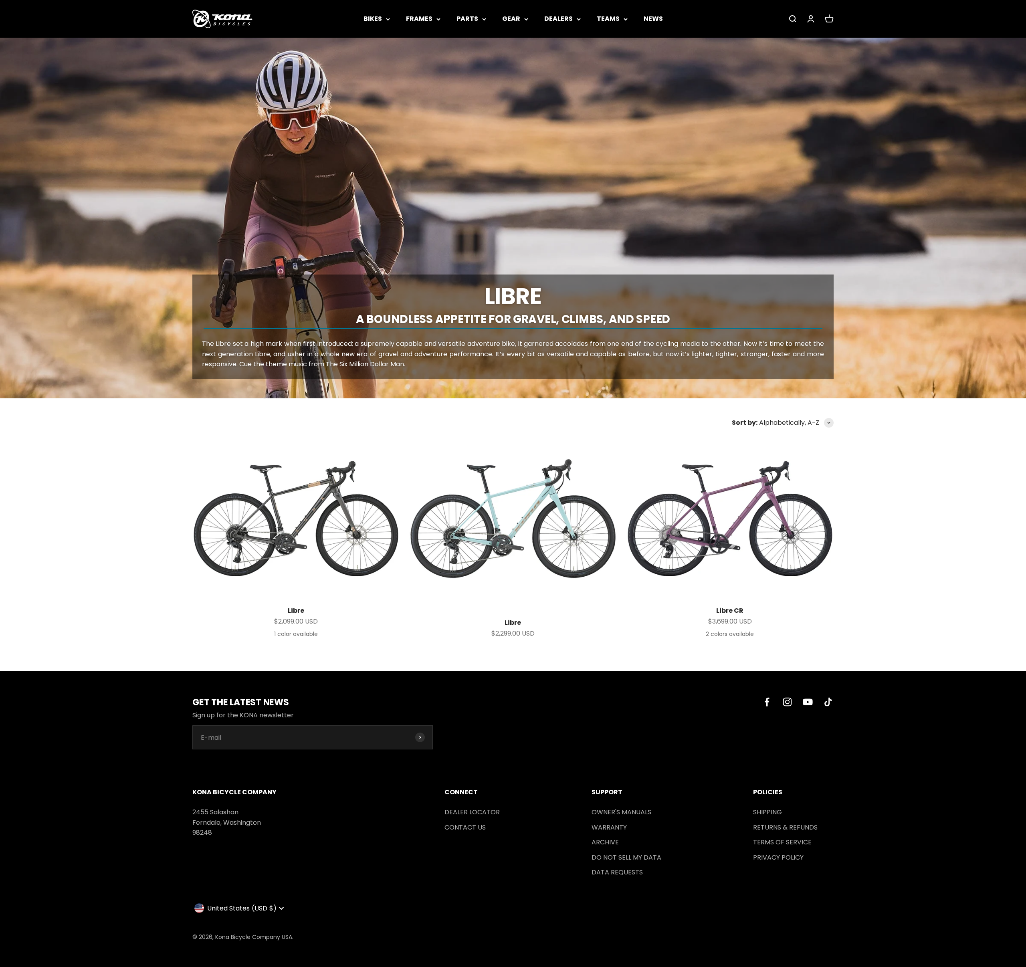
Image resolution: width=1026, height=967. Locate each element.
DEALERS (558, 18)
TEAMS (608, 18)
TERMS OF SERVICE (782, 842)
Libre (296, 610)
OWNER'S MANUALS (621, 812)
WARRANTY (609, 827)
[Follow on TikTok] (828, 701)
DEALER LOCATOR (472, 812)
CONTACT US (465, 827)
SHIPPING (767, 812)
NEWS (653, 18)
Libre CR (729, 610)
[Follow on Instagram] (787, 701)
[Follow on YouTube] (807, 701)
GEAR (511, 18)
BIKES (373, 18)
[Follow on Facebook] (766, 701)
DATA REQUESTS (617, 872)
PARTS (467, 18)
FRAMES (419, 18)
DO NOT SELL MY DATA (626, 857)
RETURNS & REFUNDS (785, 827)
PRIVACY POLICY (778, 857)
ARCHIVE (605, 842)
